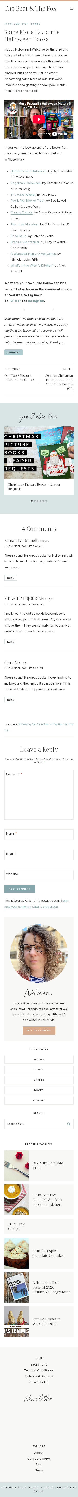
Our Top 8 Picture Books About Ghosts (19, 375)
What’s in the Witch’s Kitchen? (33, 265)
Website (12, 874)
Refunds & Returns (39, 1376)
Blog (39, 1464)
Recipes (39, 1059)
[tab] (32, 501)
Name (11, 833)
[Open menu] (72, 9)
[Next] (68, 462)
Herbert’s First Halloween (29, 171)
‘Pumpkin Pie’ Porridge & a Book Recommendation (47, 1199)
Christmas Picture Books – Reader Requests (34, 486)
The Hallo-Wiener (23, 194)
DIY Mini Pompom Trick (47, 1165)
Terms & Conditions (39, 1370)
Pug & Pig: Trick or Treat (28, 200)
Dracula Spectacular (25, 242)
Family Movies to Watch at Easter (46, 1321)
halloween (13, 352)
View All (39, 1100)
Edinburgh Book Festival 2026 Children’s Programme (51, 1287)
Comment (14, 774)
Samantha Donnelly (22, 540)
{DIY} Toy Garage (16, 1226)
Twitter (15, 301)
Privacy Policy (39, 1382)
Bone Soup (18, 236)
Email (11, 854)
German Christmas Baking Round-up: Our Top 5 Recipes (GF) (59, 379)
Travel (39, 1069)
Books (35, 24)
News (39, 1470)
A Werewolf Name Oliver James (33, 253)
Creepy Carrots (22, 212)
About (39, 1452)
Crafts (39, 1080)
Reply (10, 577)
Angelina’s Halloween (26, 183)
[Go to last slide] (10, 462)
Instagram (36, 301)
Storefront (39, 1364)
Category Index (39, 1458)
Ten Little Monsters (25, 224)
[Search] (69, 1124)
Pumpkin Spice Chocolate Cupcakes (48, 1253)
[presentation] (39, 452)
